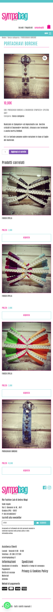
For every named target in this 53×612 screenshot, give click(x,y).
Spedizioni (27, 562)
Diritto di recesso (8, 573)
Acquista (26, 238)
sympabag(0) (39, 28)
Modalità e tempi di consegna (33, 566)
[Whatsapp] (7, 605)
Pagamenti (6, 569)
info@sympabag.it (35, 4)
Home (4, 38)
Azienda (5, 579)
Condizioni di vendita (10, 566)
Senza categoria (13, 38)
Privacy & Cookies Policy (35, 571)
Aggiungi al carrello (18, 152)
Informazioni (9, 562)
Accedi (21, 28)
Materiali (5, 576)
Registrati (29, 28)
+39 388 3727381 (13, 4)
